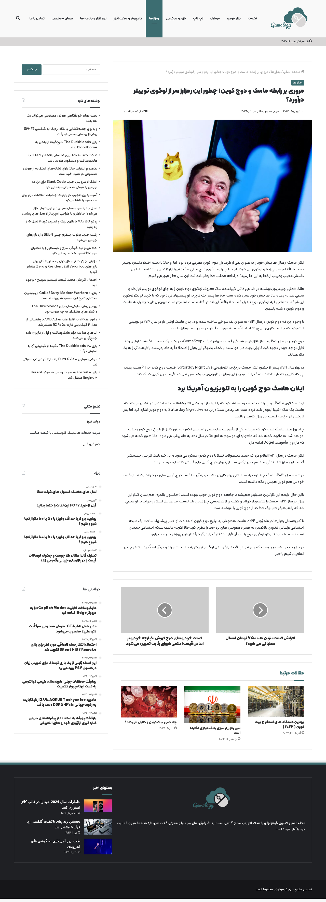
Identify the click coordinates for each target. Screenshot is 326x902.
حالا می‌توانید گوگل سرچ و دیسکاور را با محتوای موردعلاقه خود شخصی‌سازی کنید (64, 250)
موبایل (215, 18)
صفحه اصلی (292, 72)
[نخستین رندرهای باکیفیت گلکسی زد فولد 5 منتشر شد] (98, 827)
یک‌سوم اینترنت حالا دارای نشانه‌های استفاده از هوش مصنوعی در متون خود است (60, 171)
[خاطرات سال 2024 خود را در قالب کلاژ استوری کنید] (98, 805)
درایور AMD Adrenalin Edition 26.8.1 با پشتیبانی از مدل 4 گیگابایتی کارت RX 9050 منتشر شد (61, 322)
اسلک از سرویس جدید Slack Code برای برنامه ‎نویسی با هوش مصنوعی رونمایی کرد (64, 184)
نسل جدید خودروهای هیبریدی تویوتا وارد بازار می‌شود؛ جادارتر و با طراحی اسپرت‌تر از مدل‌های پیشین (59, 211)
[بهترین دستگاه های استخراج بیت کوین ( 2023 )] (276, 701)
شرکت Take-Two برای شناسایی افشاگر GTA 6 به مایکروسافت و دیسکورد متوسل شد (62, 158)
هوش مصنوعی (62, 18)
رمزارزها (154, 18)
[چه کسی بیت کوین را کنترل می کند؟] (149, 701)
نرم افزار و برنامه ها (93, 18)
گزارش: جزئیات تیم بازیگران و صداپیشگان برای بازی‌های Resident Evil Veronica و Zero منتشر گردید (62, 267)
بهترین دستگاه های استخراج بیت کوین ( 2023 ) (279, 725)
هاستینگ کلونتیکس (66, 432)
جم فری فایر (91, 444)
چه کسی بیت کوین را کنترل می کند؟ (151, 722)
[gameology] (289, 18)
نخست (252, 18)
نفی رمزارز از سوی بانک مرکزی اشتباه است (215, 731)
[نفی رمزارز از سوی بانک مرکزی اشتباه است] (212, 704)
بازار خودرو (234, 18)
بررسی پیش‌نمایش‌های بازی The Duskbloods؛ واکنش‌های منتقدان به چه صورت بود (64, 309)
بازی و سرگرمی (176, 18)
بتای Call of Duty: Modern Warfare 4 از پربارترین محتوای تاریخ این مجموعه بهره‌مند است (60, 295)
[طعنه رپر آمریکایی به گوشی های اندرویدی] (98, 846)
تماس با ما (37, 18)
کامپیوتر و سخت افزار (128, 18)
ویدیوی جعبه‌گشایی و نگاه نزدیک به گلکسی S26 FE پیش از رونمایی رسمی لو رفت (60, 131)
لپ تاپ (198, 18)
